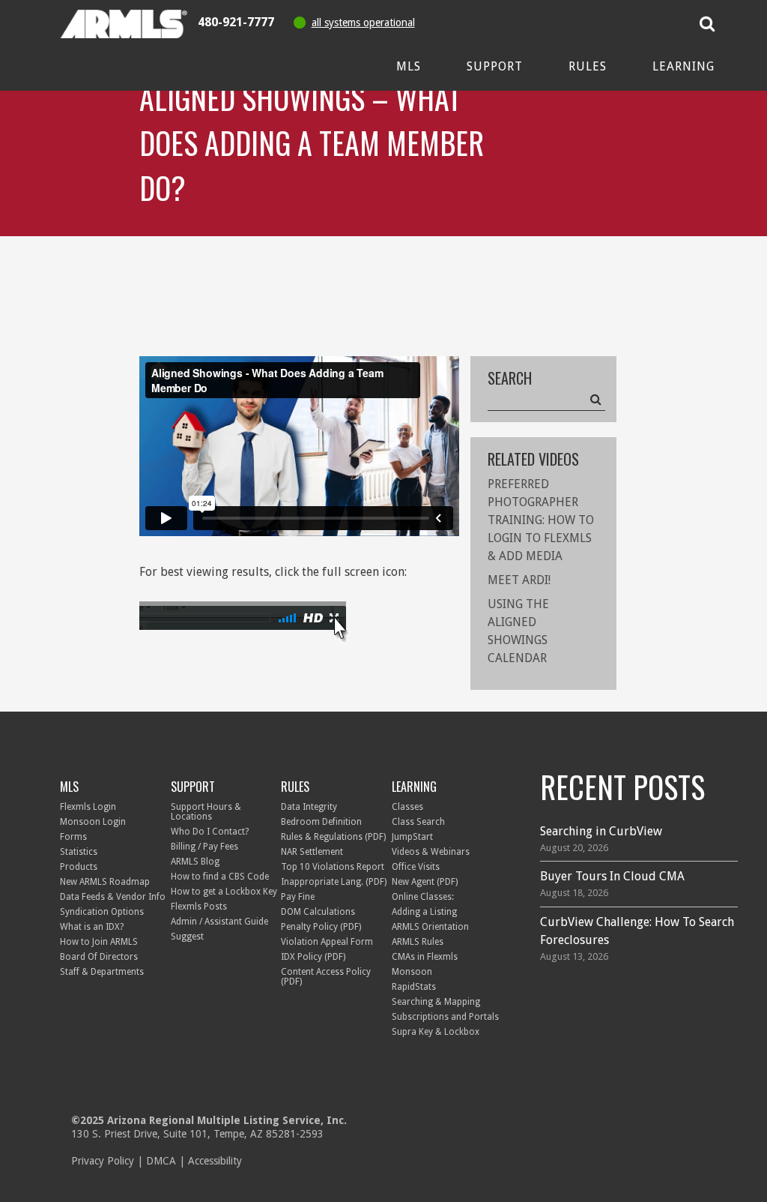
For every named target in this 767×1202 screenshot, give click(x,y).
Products (78, 867)
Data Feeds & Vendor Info (113, 897)
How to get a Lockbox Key (224, 891)
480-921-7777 (236, 22)
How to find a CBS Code (220, 876)
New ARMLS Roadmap (105, 882)
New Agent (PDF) (425, 882)
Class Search (418, 822)
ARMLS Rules (417, 942)
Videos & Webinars (431, 852)
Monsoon (412, 972)
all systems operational (363, 22)
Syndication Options (102, 912)
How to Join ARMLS (99, 942)
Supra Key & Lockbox (435, 1032)
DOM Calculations (318, 912)
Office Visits (416, 867)
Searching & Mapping (436, 1002)
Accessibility (215, 1161)
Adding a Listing (424, 912)
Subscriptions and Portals (445, 1017)
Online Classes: (423, 897)
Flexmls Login (88, 807)
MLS (69, 787)
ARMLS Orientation (430, 927)
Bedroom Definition (321, 822)
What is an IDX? (92, 927)
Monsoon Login (93, 822)
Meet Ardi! (519, 580)
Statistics (78, 852)
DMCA (161, 1161)
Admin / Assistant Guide (219, 921)
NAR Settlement (312, 852)
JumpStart (412, 837)
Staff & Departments (102, 972)
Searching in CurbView (601, 831)
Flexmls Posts (199, 906)
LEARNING (414, 787)
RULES (295, 787)
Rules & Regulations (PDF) (333, 837)
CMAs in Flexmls (425, 957)
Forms (73, 837)
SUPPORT (193, 787)
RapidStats (414, 987)
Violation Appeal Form (327, 942)
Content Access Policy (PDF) (326, 977)
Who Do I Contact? (210, 831)
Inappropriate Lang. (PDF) (333, 882)
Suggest (187, 936)
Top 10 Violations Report (332, 867)
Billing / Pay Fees (204, 846)
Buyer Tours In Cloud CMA (612, 876)
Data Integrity (309, 807)
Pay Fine (298, 897)
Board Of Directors (99, 957)
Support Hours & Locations (206, 812)
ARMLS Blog (195, 861)
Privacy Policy (102, 1161)
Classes (407, 807)
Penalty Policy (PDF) (321, 927)
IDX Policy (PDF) (313, 957)
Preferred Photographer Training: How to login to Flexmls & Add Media (541, 520)
